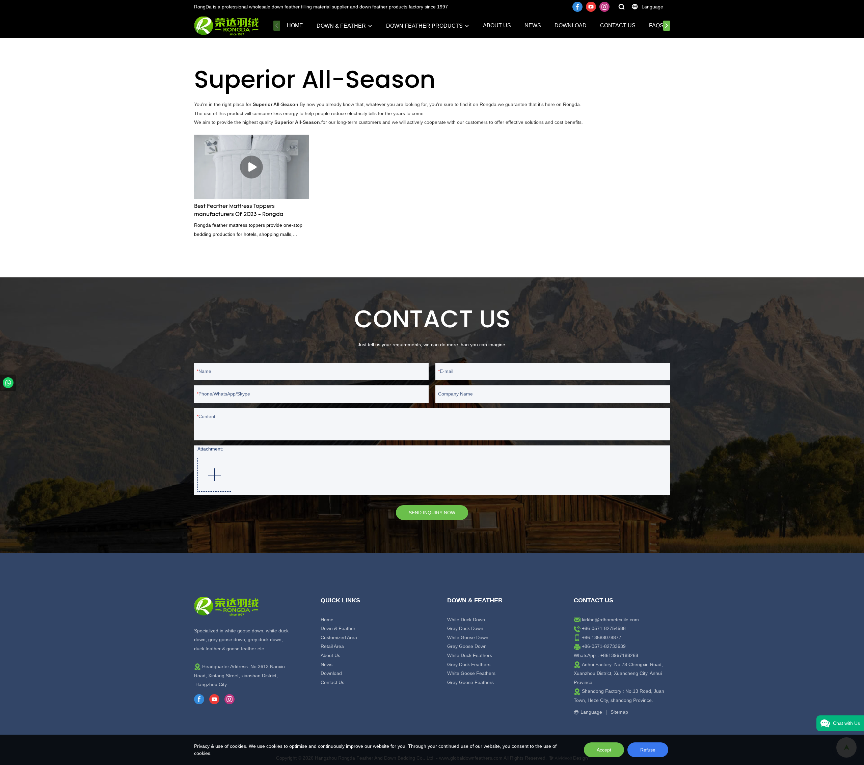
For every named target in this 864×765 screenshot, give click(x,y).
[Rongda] (8, 383)
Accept (604, 750)
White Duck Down (466, 619)
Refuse (647, 750)
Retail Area (332, 646)
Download (571, 25)
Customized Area (339, 637)
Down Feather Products (424, 26)
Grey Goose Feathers (470, 682)
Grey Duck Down (465, 628)
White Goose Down (467, 637)
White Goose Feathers (471, 673)
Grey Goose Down (467, 646)
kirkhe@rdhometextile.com (610, 619)
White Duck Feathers (469, 655)
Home (295, 25)
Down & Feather (341, 26)
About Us (497, 25)
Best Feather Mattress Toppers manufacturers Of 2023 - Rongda (239, 210)
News (532, 25)
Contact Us (618, 25)
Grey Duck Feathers (468, 664)
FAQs (656, 25)
